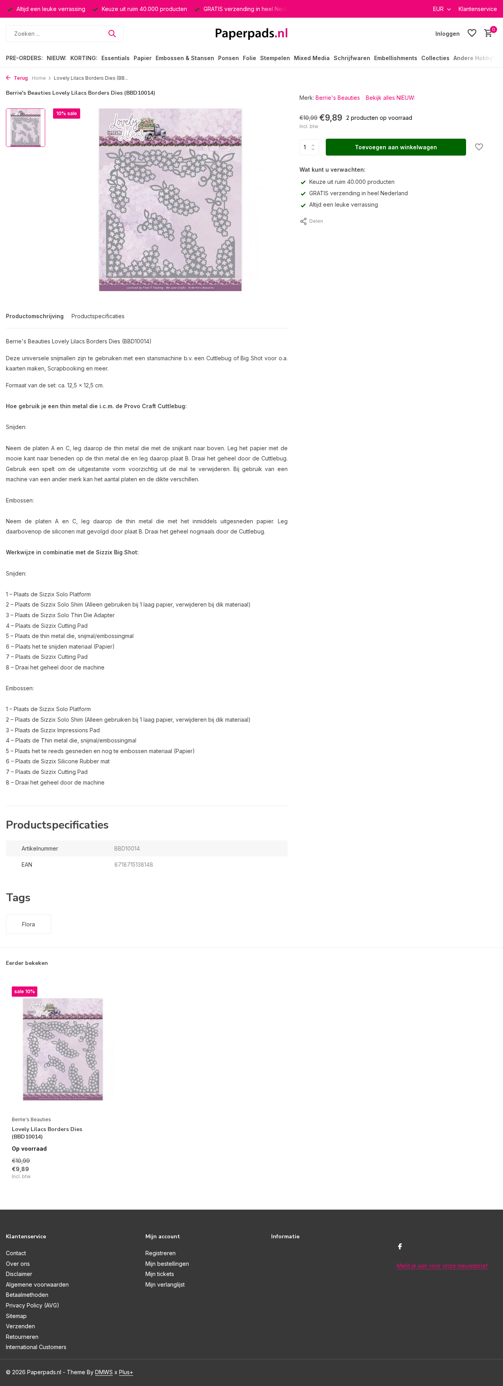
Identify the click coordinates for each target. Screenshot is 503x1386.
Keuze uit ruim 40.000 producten (352, 181)
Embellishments (395, 58)
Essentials (115, 58)
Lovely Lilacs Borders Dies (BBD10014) (47, 1133)
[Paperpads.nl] (251, 33)
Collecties (435, 58)
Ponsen (228, 58)
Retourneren (22, 1336)
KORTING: (83, 58)
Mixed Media (312, 58)
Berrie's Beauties (338, 97)
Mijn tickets (159, 1273)
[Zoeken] (112, 33)
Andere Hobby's (475, 58)
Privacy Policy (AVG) (32, 1305)
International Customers (36, 1347)
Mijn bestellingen (167, 1263)
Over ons (18, 1263)
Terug (20, 78)
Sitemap (16, 1316)
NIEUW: (56, 58)
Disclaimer (19, 1273)
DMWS (104, 1372)
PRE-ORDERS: (24, 58)
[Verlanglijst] (472, 33)
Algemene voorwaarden (37, 1284)
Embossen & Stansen (185, 58)
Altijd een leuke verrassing (343, 204)
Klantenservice (478, 9)
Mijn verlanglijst (165, 1284)
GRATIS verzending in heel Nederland (358, 193)
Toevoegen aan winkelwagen (396, 147)
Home (39, 78)
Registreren (160, 1253)
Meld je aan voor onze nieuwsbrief (442, 1265)
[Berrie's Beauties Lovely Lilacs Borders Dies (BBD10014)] (63, 1049)
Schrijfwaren (352, 58)
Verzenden (20, 1326)
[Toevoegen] (100, 1171)
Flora (28, 924)
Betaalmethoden (27, 1294)
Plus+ (126, 1372)
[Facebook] (400, 1247)
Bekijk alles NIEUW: (390, 97)
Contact (16, 1253)
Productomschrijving (35, 316)
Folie (249, 58)
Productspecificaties (98, 316)
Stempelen (275, 58)
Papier (143, 58)
